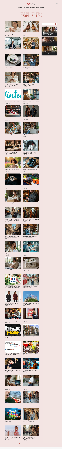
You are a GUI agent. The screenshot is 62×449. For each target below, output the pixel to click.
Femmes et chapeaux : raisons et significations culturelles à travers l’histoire (29, 438)
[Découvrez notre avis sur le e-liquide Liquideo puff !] (13, 414)
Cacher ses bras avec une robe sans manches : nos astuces (11, 304)
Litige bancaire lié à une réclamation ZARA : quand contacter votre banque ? (12, 253)
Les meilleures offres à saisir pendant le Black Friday (12, 337)
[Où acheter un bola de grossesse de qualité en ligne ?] (13, 263)
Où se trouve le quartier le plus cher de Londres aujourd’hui (30, 337)
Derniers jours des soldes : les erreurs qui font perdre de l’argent (30, 287)
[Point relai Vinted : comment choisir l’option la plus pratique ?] (31, 77)
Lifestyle (45, 51)
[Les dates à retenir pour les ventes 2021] (31, 313)
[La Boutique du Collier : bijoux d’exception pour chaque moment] (13, 145)
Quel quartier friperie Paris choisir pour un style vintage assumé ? (31, 220)
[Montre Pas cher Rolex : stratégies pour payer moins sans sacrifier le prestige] (31, 196)
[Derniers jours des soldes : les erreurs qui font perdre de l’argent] (31, 279)
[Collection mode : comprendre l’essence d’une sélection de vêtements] (31, 414)
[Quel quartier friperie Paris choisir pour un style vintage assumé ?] (31, 212)
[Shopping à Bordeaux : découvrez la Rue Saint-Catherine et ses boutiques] (13, 229)
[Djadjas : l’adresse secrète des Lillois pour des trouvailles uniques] (31, 229)
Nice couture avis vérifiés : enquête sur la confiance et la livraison (13, 203)
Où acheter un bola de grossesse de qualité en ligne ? (11, 270)
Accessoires (46, 32)
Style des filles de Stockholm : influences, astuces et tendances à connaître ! (31, 404)
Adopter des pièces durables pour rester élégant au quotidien (49, 53)
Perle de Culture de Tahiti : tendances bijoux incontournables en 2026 (12, 85)
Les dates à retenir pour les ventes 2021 (30, 320)
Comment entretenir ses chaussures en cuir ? (49, 43)
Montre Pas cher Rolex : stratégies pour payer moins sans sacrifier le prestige (30, 203)
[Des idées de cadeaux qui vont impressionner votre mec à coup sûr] (13, 313)
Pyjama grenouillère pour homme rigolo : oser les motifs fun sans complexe (12, 135)
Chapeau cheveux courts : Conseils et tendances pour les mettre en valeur (12, 169)
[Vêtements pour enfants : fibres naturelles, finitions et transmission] (13, 43)
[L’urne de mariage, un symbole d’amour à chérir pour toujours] (31, 263)
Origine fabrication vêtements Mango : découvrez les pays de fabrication (30, 253)
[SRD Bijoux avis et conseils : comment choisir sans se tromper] (13, 26)
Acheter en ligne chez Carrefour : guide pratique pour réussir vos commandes (12, 287)
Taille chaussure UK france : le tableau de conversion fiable (31, 33)
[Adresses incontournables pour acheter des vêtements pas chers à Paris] (31, 296)
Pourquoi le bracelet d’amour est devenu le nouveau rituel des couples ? (49, 34)
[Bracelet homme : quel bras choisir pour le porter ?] (31, 380)
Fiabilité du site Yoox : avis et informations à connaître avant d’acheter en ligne (30, 135)
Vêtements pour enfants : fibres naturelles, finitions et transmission (13, 50)
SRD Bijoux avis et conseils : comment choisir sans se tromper (12, 33)
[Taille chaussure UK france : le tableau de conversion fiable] (31, 26)
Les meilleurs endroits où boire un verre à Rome (31, 354)
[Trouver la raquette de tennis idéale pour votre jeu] (31, 363)
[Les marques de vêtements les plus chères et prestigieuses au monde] (31, 179)
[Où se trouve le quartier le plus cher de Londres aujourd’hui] (31, 330)
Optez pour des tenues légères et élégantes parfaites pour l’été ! (13, 438)
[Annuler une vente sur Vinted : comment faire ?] (13, 94)
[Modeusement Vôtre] (31, 3)
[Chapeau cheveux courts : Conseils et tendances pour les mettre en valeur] (13, 162)
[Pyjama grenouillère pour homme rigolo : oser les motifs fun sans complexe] (13, 128)
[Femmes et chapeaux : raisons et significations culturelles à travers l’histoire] (31, 430)
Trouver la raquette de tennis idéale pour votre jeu (30, 371)
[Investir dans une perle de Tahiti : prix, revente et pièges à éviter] (13, 60)
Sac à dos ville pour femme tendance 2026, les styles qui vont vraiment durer (12, 220)
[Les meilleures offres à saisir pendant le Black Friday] (13, 330)
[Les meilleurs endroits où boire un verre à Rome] (31, 347)
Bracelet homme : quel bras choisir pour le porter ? (31, 387)
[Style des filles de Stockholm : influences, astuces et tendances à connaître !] (31, 397)
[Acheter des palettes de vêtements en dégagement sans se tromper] (13, 347)
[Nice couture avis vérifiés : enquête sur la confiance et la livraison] (13, 196)
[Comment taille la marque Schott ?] (31, 111)
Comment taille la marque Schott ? (29, 117)
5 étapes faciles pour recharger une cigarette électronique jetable (11, 404)
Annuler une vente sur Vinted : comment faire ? (12, 101)
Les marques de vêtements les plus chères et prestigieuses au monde (31, 186)
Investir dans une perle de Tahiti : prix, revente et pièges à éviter (12, 67)
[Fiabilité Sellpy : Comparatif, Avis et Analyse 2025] (13, 380)
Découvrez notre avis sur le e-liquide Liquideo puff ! (12, 421)
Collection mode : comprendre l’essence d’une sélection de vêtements (30, 421)
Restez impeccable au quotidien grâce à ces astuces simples (12, 371)
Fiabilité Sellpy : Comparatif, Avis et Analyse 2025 (12, 387)
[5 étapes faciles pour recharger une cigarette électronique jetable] (13, 397)
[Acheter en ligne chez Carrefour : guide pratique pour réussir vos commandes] (13, 279)
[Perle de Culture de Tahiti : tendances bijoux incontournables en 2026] (13, 77)
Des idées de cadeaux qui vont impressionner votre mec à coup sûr (11, 320)
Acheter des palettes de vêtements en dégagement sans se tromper (12, 354)
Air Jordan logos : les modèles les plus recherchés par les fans (12, 118)
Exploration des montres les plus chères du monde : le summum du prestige (12, 186)
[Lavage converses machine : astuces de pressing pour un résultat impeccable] (31, 145)
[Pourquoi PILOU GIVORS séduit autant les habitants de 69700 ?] (31, 43)
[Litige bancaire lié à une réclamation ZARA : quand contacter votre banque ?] (13, 246)
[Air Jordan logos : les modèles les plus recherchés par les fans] (13, 111)
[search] (54, 3)
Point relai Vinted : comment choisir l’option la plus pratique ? (29, 85)
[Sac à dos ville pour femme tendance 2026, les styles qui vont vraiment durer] (13, 212)
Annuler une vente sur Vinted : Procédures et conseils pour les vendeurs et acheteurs (31, 101)
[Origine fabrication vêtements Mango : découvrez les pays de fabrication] (31, 246)
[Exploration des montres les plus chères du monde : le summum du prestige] (13, 179)
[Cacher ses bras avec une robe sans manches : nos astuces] (13, 296)
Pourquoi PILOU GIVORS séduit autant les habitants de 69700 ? (30, 50)
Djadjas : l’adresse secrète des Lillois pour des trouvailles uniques (30, 237)
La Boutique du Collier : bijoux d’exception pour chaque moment (11, 153)
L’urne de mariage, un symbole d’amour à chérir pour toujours (31, 270)
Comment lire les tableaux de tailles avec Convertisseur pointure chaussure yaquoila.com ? (30, 67)
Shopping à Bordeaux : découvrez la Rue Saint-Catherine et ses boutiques (12, 237)
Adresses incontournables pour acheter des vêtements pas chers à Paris (31, 304)
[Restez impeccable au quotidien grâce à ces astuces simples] (13, 363)
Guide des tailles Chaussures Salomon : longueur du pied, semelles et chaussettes (30, 169)
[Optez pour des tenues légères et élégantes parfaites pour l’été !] (13, 430)
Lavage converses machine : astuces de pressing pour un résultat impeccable (30, 153)
